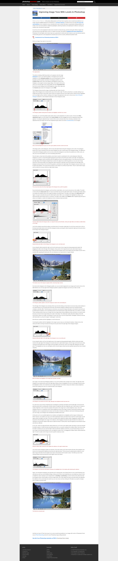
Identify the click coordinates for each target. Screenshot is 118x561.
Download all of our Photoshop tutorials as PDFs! (46, 37)
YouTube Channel (27, 549)
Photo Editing (35, 4)
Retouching (49, 552)
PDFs (23, 4)
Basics (28, 4)
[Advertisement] (76, 82)
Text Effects (50, 4)
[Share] (41, 18)
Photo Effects (43, 4)
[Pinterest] (76, 18)
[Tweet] (59, 18)
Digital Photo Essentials (59, 4)
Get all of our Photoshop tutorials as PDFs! (45, 538)
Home (34, 8)
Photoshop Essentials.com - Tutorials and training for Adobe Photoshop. (31, 1)
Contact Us (25, 551)
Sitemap (24, 556)
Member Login (26, 552)
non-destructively (70, 120)
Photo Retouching (40, 534)
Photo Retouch (39, 8)
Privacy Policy (26, 554)
